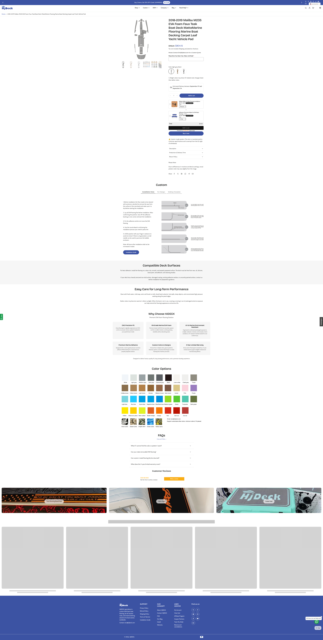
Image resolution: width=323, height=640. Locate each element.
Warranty (160, 625)
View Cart (177, 613)
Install (159, 622)
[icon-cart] (313, 7)
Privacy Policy (144, 608)
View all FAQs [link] (161, 439)
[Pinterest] (311, 2)
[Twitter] (305, 2)
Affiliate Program (179, 616)
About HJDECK (161, 610)
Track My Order (178, 622)
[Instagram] (313, 2)
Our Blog (159, 619)
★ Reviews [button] (321, 321)
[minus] (170, 95)
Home (3, 14)
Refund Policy (144, 611)
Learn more (192, 130)
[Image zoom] (140, 39)
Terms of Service (145, 617)
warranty (189, 349)
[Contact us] (316, 621)
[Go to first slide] (301, 2)
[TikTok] (316, 2)
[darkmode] (319, 8)
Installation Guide (145, 620)
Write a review (174, 479)
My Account (177, 610)
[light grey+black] (171, 71)
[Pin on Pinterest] (181, 174)
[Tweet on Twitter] (178, 174)
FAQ (158, 616)
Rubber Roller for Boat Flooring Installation (189, 101)
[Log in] (309, 8)
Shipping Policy (144, 614)
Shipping (182, 49)
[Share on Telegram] (189, 174)
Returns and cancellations (178, 626)
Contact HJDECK (162, 613)
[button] (192, 96)
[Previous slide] (2, 2)
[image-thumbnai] (123, 64)
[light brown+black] (177, 71)
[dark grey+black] (183, 71)
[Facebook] (308, 2)
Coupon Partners (179, 619)
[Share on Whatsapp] (185, 174)
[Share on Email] (193, 174)
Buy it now (186, 133)
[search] (306, 7)
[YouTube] (318, 2)
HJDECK (132, 637)
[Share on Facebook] (174, 174)
